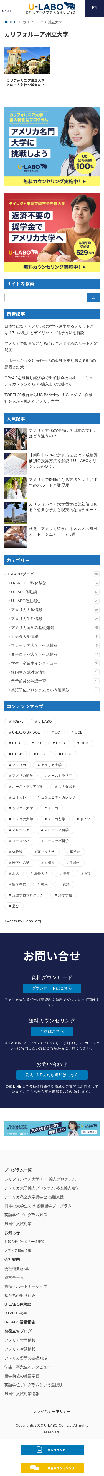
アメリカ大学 (51, 765)
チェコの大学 (22, 819)
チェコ (53, 808)
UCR (84, 743)
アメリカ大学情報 (54, 610)
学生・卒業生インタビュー (54, 663)
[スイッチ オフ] (94, 8)
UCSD (67, 754)
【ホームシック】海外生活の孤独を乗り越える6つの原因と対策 (50, 363)
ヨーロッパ (20, 841)
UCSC (42, 754)
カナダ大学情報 (54, 636)
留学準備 (19, 884)
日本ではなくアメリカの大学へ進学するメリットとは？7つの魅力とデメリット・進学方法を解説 (49, 329)
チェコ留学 (56, 819)
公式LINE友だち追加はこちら (52, 1075)
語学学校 (65, 895)
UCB (78, 732)
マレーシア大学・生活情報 (54, 645)
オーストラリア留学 (27, 786)
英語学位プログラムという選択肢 (54, 690)
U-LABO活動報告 (54, 601)
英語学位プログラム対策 (25, 1215)
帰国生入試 (20, 862)
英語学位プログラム (27, 895)
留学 (88, 873)
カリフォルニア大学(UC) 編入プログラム (40, 1179)
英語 (66, 884)
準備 (66, 873)
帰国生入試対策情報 (54, 672)
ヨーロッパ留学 (56, 841)
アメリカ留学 (22, 775)
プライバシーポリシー (52, 1411)
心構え (49, 862)
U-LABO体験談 (54, 592)
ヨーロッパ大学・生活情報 (54, 654)
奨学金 (75, 851)
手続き (75, 862)
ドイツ (85, 819)
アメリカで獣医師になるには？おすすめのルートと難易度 (51, 346)
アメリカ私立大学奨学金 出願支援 (34, 1197)
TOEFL (17, 721)
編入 (44, 884)
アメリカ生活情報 (54, 618)
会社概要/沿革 (16, 1268)
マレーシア (20, 830)
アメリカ (19, 765)
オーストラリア (60, 775)
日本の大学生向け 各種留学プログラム (38, 1206)
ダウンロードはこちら (52, 988)
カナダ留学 (66, 786)
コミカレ (19, 797)
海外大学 (41, 873)
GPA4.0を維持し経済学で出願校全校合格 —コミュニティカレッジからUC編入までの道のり (50, 381)
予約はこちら (52, 1031)
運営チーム (14, 1277)
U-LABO (45, 721)
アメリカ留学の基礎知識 (54, 627)
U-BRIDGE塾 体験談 (54, 583)
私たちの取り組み (19, 1295)
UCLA (61, 743)
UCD (16, 743)
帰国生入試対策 (18, 1223)
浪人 (15, 873)
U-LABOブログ (53, 574)
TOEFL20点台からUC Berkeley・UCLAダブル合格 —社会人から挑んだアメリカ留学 (51, 398)
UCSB (17, 754)
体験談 (17, 851)
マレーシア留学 (56, 830)
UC (57, 732)
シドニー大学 (22, 808)
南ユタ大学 (46, 851)
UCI (38, 743)
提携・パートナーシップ (25, 1286)
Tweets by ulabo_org (22, 921)
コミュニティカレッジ (58, 797)
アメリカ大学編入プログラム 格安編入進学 (41, 1188)
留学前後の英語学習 (54, 681)
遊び (15, 906)
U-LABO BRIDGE (26, 732)
